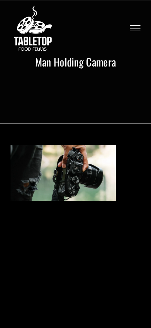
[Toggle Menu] (135, 28)
